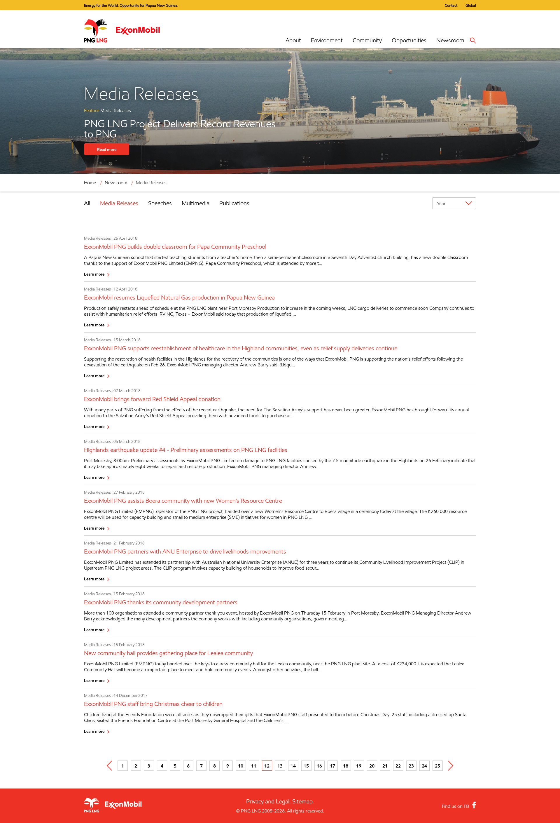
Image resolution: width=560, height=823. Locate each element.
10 (240, 766)
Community (367, 40)
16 (319, 766)
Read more (106, 149)
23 (411, 766)
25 (437, 766)
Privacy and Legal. (268, 801)
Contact (451, 5)
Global (471, 5)
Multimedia (195, 203)
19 (358, 766)
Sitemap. (303, 801)
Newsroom (450, 40)
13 (280, 766)
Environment (327, 40)
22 (398, 766)
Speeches (160, 203)
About (293, 40)
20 (371, 766)
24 (424, 766)
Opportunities (409, 40)
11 (253, 766)
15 (306, 766)
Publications (234, 203)
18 (345, 766)
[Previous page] (109, 766)
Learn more (94, 274)
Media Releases (119, 203)
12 (267, 766)
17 (332, 766)
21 (385, 766)
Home (90, 182)
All (87, 203)
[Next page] (451, 766)
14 (293, 766)
